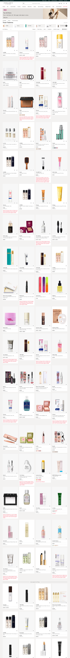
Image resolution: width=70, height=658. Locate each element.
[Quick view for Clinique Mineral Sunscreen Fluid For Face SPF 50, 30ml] (66, 50)
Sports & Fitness (40, 6)
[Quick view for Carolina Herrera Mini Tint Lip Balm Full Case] (66, 539)
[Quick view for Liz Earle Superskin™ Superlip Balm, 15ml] (66, 506)
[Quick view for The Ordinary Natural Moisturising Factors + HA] (17, 352)
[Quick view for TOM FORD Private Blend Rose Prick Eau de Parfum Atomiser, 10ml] (66, 80)
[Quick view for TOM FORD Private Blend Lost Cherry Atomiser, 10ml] (50, 80)
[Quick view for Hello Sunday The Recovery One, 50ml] (17, 325)
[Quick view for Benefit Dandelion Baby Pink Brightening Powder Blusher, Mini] (33, 444)
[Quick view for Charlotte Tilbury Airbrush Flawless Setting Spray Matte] (50, 325)
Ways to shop (44, 0)
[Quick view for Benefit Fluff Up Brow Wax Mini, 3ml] (66, 384)
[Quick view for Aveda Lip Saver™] (33, 539)
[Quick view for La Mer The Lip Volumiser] (50, 444)
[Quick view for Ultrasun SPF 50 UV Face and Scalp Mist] (33, 50)
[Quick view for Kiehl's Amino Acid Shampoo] (33, 506)
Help (49, 0)
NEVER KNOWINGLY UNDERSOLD (8, 0)
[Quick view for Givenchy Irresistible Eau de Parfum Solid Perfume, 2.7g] (17, 108)
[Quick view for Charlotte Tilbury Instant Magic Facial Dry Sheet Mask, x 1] (66, 325)
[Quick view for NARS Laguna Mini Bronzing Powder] (33, 108)
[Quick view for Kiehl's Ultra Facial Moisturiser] (66, 630)
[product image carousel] (10, 41)
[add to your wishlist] (14, 50)
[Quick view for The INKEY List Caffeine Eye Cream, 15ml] (50, 170)
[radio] (20, 87)
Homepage (4, 20)
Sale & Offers (65, 6)
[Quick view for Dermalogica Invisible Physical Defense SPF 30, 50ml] (33, 630)
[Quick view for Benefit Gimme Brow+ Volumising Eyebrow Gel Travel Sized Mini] (66, 444)
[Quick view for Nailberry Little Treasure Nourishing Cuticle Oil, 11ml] (66, 293)
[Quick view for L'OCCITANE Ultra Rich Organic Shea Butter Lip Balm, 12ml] (33, 266)
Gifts (53, 6)
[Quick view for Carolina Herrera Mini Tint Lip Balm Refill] (50, 473)
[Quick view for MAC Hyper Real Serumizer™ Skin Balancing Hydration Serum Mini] (33, 325)
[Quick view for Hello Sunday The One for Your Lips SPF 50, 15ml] (66, 170)
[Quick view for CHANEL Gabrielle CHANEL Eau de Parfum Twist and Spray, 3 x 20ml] (50, 603)
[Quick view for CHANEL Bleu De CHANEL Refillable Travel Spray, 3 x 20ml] (33, 203)
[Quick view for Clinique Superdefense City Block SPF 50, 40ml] (50, 203)
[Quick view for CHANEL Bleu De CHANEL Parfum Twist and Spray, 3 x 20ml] (17, 630)
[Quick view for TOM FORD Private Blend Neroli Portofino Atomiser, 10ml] (17, 266)
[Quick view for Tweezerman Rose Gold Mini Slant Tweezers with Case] (17, 444)
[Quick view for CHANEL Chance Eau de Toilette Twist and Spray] (17, 50)
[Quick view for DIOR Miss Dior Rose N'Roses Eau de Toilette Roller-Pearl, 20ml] (66, 108)
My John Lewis (61, 0)
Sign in (60, 3)
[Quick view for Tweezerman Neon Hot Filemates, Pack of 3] (50, 293)
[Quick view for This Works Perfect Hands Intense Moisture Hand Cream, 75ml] (50, 506)
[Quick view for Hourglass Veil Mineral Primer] (17, 603)
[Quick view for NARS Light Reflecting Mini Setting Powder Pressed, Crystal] (17, 506)
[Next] (66, 26)
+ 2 (58, 545)
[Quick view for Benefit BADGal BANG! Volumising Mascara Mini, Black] (17, 384)
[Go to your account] (62, 3)
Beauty (35, 6)
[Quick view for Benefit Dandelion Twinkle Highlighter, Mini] (50, 412)
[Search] (24, 3)
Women (4, 6)
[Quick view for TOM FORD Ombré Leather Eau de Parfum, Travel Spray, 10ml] (33, 603)
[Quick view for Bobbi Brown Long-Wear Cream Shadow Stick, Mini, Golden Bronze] (33, 293)
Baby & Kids (30, 6)
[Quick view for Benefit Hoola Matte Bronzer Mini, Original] (33, 234)
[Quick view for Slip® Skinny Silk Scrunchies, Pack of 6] (33, 80)
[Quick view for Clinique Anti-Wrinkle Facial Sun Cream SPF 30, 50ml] (66, 203)
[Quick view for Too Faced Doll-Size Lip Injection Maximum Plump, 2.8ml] (17, 539)
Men (7, 6)
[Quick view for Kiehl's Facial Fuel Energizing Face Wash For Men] (33, 412)
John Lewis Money (54, 0)
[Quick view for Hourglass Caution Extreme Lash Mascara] (50, 567)
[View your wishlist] (64, 3)
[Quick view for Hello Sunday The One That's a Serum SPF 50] (66, 352)
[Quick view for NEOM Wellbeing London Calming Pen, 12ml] (66, 473)
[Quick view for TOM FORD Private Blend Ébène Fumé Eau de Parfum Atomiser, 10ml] (33, 352)
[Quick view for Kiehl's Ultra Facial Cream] (17, 80)
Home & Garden (12, 6)
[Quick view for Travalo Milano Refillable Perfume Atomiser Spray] (66, 141)
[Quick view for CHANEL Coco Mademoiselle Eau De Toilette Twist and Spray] (66, 266)
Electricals (24, 6)
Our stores (65, 0)
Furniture (19, 6)
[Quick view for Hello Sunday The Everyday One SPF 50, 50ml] (50, 539)
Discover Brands (58, 6)
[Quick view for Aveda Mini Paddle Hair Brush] (33, 170)
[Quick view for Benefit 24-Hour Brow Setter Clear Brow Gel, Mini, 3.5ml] (17, 473)
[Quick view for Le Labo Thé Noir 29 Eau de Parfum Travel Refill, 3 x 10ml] (17, 141)
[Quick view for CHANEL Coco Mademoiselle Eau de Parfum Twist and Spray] (33, 141)
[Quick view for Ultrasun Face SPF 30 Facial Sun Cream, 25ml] (17, 412)
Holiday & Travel (47, 6)
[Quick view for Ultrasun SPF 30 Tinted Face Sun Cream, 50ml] (50, 108)
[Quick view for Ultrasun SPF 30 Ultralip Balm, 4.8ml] (17, 203)
